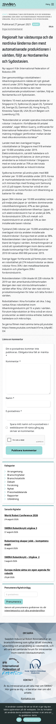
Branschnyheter (16, 475)
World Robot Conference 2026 (21, 515)
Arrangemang (15, 471)
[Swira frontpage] (23, 4)
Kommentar (13, 361)
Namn (10, 398)
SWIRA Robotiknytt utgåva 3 (20, 528)
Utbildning (13, 499)
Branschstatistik (16, 478)
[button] (49, 4)
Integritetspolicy (32, 720)
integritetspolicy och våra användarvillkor (24, 610)
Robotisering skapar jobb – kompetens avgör (26, 542)
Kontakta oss (28, 698)
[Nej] (52, 713)
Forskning (12, 485)
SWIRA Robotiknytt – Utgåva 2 (21, 557)
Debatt (11, 481)
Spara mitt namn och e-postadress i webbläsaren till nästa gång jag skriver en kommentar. (29, 428)
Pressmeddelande (17, 492)
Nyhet (36, 24)
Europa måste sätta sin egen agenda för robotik (27, 571)
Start (4, 14)
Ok (19, 720)
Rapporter (13, 495)
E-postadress (14, 411)
